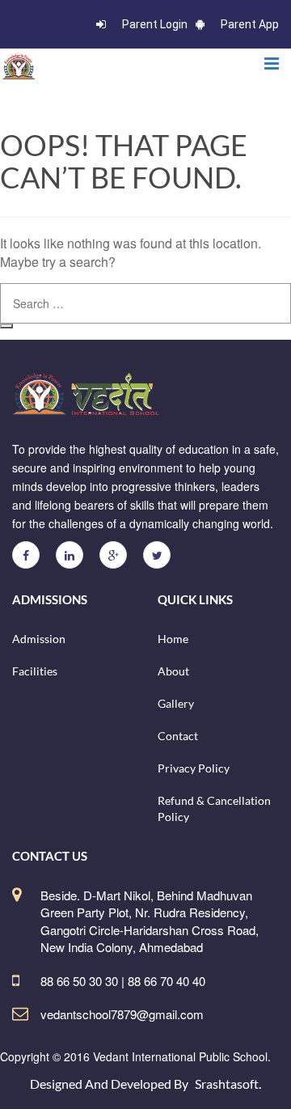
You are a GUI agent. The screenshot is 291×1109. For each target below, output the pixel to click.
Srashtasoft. (228, 1083)
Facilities (34, 671)
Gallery (176, 703)
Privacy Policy (194, 768)
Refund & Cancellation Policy (214, 808)
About (173, 671)
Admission (38, 639)
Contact (178, 736)
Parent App (250, 24)
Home (173, 639)
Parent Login (155, 24)
